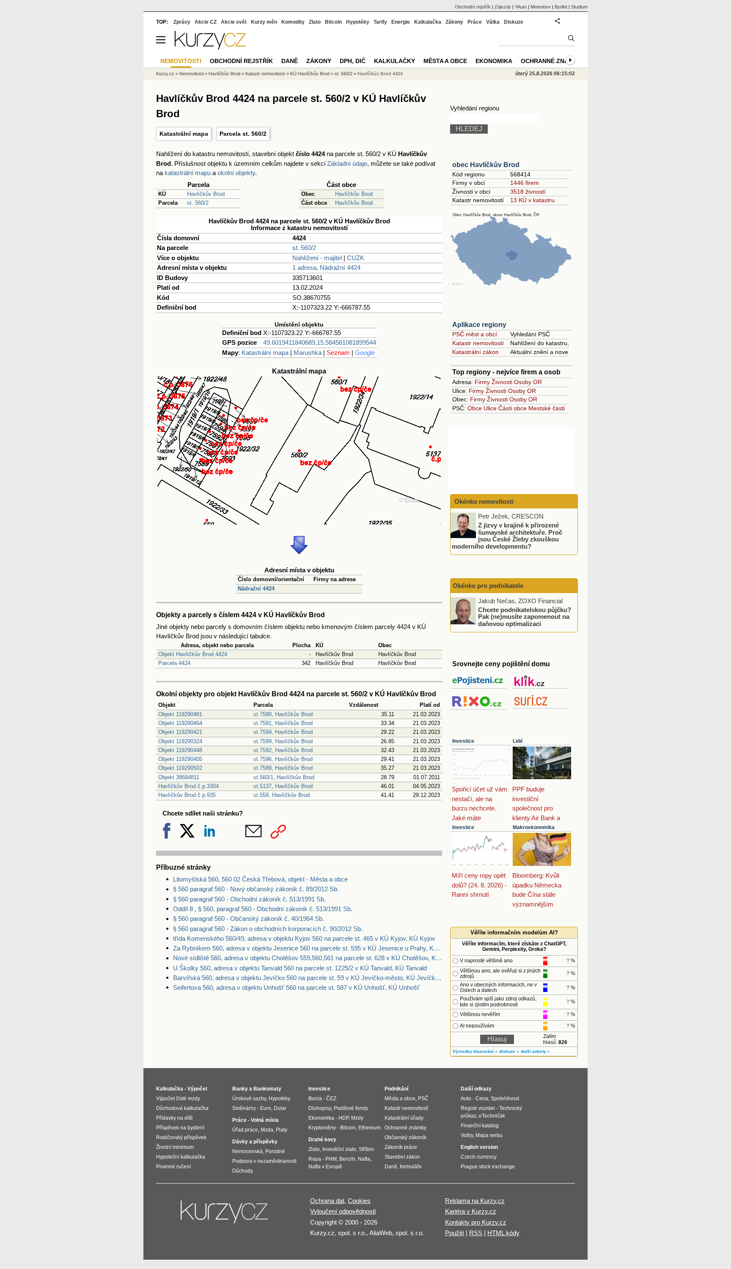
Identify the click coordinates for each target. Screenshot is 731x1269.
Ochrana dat (327, 1200)
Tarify (380, 22)
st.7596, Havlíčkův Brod (283, 759)
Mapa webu (489, 1135)
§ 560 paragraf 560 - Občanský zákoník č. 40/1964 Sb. (248, 918)
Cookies (359, 1200)
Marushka (308, 352)
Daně (289, 61)
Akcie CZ (206, 22)
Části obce (512, 408)
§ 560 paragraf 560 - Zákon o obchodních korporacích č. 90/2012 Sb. (268, 928)
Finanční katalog (480, 1126)
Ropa (314, 1159)
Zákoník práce (401, 1147)
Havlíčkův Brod (206, 194)
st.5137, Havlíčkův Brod (283, 786)
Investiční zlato (339, 1149)
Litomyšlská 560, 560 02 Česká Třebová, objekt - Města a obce (260, 879)
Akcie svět (234, 22)
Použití (454, 1232)
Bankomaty (267, 1089)
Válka (493, 22)
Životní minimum (175, 1147)
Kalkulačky (394, 61)
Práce (474, 22)
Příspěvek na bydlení (180, 1128)
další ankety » (535, 1051)
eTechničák (492, 1116)
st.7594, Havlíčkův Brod (283, 732)
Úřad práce (245, 1130)
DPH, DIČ (353, 61)
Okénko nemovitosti (483, 501)
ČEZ (331, 1098)
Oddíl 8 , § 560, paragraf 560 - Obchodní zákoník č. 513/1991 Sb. (262, 908)
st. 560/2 (198, 203)
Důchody (242, 1171)
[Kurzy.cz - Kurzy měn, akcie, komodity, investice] (210, 47)
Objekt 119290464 (180, 723)
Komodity (293, 22)
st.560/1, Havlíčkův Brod (283, 777)
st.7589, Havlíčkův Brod (283, 768)
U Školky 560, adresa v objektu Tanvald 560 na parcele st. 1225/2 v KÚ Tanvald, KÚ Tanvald (300, 968)
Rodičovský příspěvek (181, 1137)
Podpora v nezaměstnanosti (264, 1161)
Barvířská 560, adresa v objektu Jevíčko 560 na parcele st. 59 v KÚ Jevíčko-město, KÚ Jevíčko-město (307, 977)
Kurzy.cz (165, 73)
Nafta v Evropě (325, 1167)
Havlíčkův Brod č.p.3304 (188, 786)
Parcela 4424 (174, 663)
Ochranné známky (551, 61)
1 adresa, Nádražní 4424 (326, 267)
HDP (343, 1118)
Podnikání (396, 1089)
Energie (400, 22)
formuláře (411, 1167)
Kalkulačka (427, 22)
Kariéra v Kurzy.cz (470, 1211)
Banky (240, 1089)
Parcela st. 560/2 (243, 133)
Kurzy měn (264, 22)
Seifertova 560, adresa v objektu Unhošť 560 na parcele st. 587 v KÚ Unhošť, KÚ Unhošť (296, 987)
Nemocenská (247, 1151)
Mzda (267, 1130)
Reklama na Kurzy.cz (475, 1200)
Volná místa (265, 1120)
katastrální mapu (188, 172)
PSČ (423, 1098)
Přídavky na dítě (174, 1118)
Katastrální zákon (475, 352)
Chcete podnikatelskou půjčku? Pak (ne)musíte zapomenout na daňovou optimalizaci (524, 616)
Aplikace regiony (479, 324)
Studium (579, 6)
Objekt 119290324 (180, 741)
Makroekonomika (534, 827)
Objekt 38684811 (178, 777)
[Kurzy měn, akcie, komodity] (225, 1215)
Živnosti (502, 382)
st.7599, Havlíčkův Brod (283, 741)
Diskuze (513, 22)
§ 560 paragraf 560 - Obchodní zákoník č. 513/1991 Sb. (249, 899)
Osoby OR (528, 382)
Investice (463, 741)
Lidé (518, 741)
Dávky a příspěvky (255, 1142)
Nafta (364, 1159)
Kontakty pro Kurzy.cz (475, 1222)
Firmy (482, 382)
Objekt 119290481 (180, 714)
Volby (467, 1135)
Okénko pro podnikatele (488, 585)
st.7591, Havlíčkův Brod (283, 723)
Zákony (454, 22)
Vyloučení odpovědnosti (343, 1211)
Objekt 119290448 (180, 750)
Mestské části (546, 408)
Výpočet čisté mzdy (178, 1098)
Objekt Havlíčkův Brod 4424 (192, 654)
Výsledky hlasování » (475, 1051)
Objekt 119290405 (180, 759)
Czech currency (479, 1157)
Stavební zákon (402, 1157)
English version (479, 1147)
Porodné (275, 1151)
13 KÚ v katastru (532, 200)
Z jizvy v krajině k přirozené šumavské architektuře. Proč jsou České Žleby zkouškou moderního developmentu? (507, 536)
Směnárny (244, 1108)
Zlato (315, 22)
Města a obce (445, 61)
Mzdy (357, 1118)
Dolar (280, 1108)
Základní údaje (347, 163)
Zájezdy (503, 6)
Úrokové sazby (249, 1098)
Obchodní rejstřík (473, 6)
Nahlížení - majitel (317, 257)
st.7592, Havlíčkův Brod (283, 750)
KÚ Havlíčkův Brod (310, 73)
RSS (475, 1232)
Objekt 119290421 (180, 732)
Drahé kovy (322, 1140)
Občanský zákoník (405, 1137)
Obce (474, 408)
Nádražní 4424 (256, 588)
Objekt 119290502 (180, 768)
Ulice (490, 408)
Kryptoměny (322, 1128)
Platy (281, 1130)
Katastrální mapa (183, 133)
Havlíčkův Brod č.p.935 (187, 795)
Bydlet (561, 6)
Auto (466, 1098)
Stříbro (366, 1149)
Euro (265, 1108)
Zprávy (181, 22)
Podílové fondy (351, 1108)
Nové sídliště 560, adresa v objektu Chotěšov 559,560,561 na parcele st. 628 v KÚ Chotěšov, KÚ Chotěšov (307, 957)
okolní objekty (236, 172)
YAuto (521, 6)
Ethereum (369, 1128)
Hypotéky (357, 22)
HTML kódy (503, 1232)
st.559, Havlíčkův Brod (281, 795)
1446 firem (524, 182)
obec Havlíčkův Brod (485, 164)
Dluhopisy (319, 1108)
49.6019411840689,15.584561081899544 (319, 342)
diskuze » (509, 1051)
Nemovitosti (191, 73)
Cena (481, 1098)
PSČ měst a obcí (474, 334)
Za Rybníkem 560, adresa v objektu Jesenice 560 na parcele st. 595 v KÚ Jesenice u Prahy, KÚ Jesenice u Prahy (307, 948)
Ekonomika (493, 61)
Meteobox (540, 6)
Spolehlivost (505, 1098)
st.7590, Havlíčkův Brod (283, 714)
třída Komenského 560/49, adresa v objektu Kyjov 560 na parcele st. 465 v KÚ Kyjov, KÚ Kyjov (304, 938)
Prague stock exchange (488, 1167)
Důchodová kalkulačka (182, 1108)
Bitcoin (333, 22)
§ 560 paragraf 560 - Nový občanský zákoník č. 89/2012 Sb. (256, 889)
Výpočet (197, 1089)
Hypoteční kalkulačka (180, 1157)
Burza (315, 1098)
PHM (331, 1159)
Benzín (347, 1159)
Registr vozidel (478, 1108)
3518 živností (528, 191)
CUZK (355, 257)
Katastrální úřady (404, 1118)
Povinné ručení (173, 1167)
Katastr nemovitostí (478, 343)
